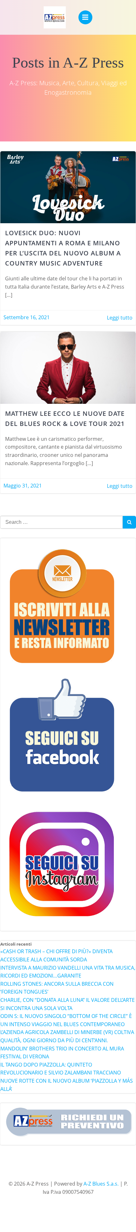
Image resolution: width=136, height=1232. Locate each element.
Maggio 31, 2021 (22, 485)
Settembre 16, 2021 (26, 317)
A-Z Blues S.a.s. (101, 1183)
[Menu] (85, 17)
